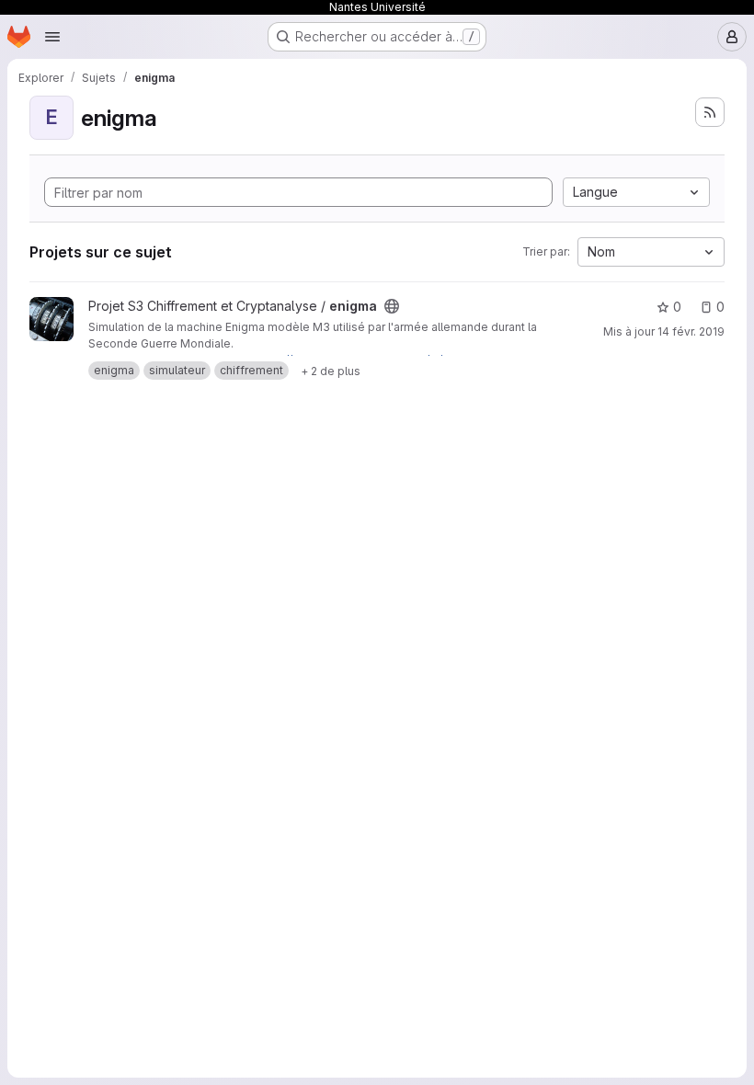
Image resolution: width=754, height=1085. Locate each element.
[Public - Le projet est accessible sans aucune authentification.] (391, 306)
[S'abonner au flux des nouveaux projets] (710, 112)
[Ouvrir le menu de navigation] (52, 36)
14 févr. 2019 (691, 331)
